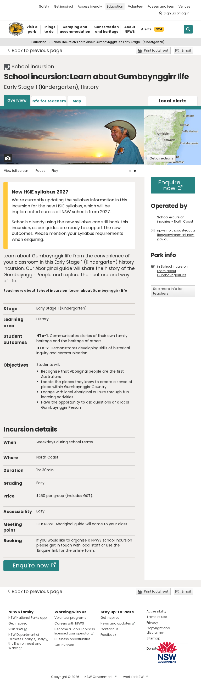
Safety (44, 6)
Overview (16, 100)
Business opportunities (72, 639)
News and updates (115, 623)
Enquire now (31, 565)
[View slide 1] (130, 171)
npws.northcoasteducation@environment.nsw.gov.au (176, 234)
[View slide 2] (135, 171)
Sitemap (153, 638)
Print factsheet (156, 50)
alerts (173, 101)
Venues (184, 6)
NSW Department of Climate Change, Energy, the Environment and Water (28, 641)
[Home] (16, 29)
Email (186, 50)
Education (115, 6)
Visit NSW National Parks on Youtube (36, 677)
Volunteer (135, 6)
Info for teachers (48, 101)
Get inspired (63, 6)
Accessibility (156, 611)
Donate (152, 648)
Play (55, 170)
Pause (40, 170)
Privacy (152, 622)
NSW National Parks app (27, 617)
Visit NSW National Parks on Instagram (24, 677)
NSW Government (99, 677)
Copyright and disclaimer (158, 630)
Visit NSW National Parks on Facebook (13, 677)
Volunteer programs (70, 617)
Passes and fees (161, 6)
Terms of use (157, 617)
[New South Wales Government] (167, 652)
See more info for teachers (168, 291)
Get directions (161, 158)
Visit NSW (15, 629)
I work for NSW (133, 677)
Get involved (64, 645)
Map (76, 101)
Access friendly (90, 6)
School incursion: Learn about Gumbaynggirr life (81, 290)
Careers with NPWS (69, 623)
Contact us (109, 629)
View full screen (16, 170)
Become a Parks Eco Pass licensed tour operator (74, 631)
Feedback (108, 634)
